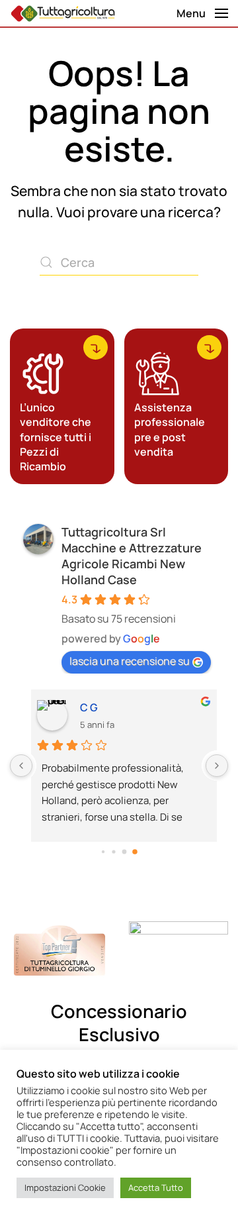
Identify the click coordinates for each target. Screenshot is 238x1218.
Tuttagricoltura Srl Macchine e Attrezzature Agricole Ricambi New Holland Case (131, 555)
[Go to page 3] (135, 851)
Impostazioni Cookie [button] (65, 1187)
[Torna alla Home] (63, 13)
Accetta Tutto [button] (155, 1187)
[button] (202, 13)
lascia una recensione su (129, 661)
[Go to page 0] (103, 851)
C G (84, 707)
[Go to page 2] (124, 851)
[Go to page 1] (113, 851)
